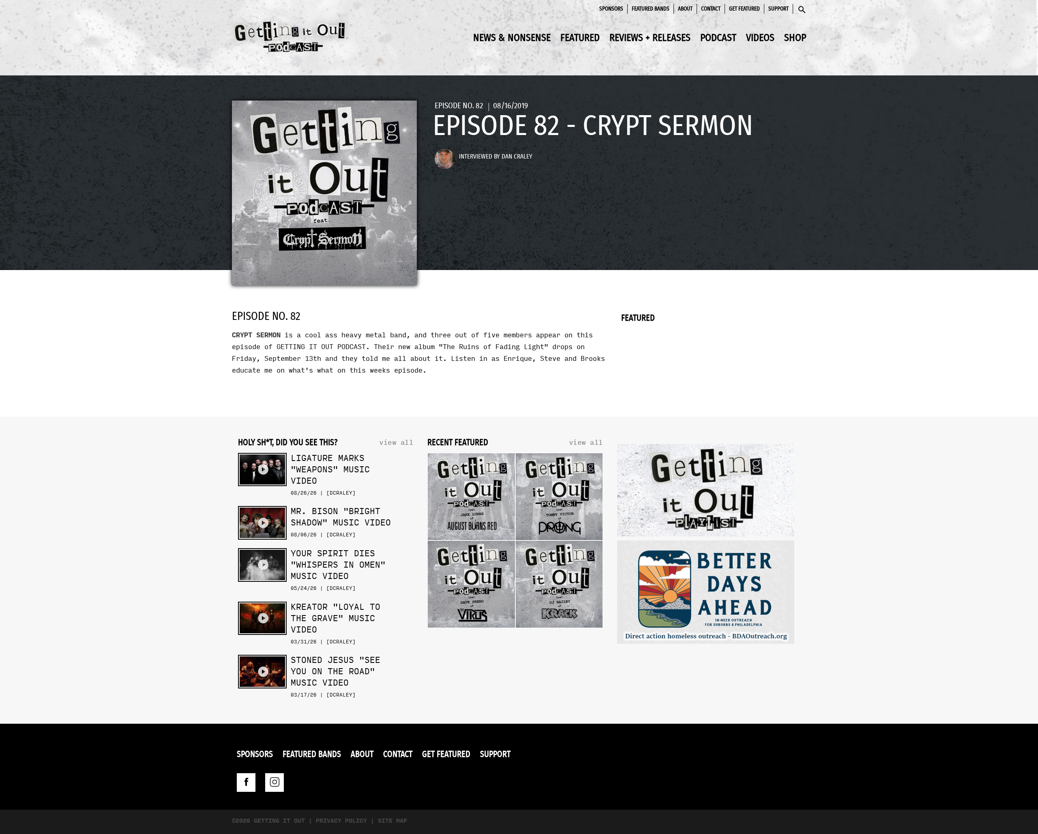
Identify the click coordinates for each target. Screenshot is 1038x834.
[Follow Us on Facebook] (246, 782)
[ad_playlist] (705, 492)
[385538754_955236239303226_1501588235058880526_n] (705, 594)
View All (396, 442)
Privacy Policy (341, 820)
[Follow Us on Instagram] (274, 782)
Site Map (392, 820)
